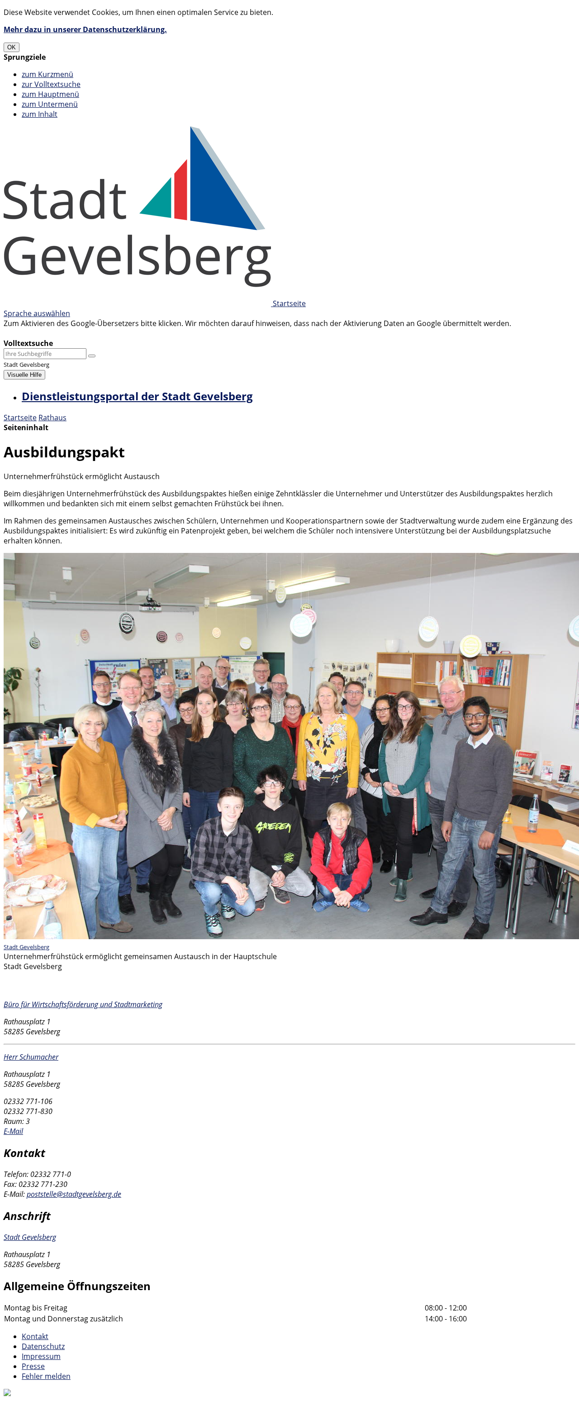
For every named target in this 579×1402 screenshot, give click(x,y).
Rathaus (52, 418)
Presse (33, 1366)
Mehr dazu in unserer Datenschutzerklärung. (85, 29)
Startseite (20, 418)
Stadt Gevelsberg (30, 1237)
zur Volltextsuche (51, 84)
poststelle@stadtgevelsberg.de (74, 1194)
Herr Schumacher (31, 1057)
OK (11, 47)
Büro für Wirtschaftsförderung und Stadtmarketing (83, 1004)
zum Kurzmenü (47, 74)
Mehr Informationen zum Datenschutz (69, 333)
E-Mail (13, 1131)
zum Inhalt (39, 114)
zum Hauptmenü (50, 94)
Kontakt (35, 1336)
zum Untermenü (50, 104)
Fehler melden (46, 1376)
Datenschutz (43, 1346)
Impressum (41, 1356)
